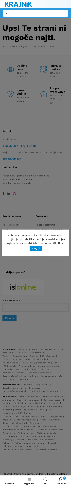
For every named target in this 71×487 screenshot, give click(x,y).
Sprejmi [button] (36, 248)
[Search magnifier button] (64, 13)
